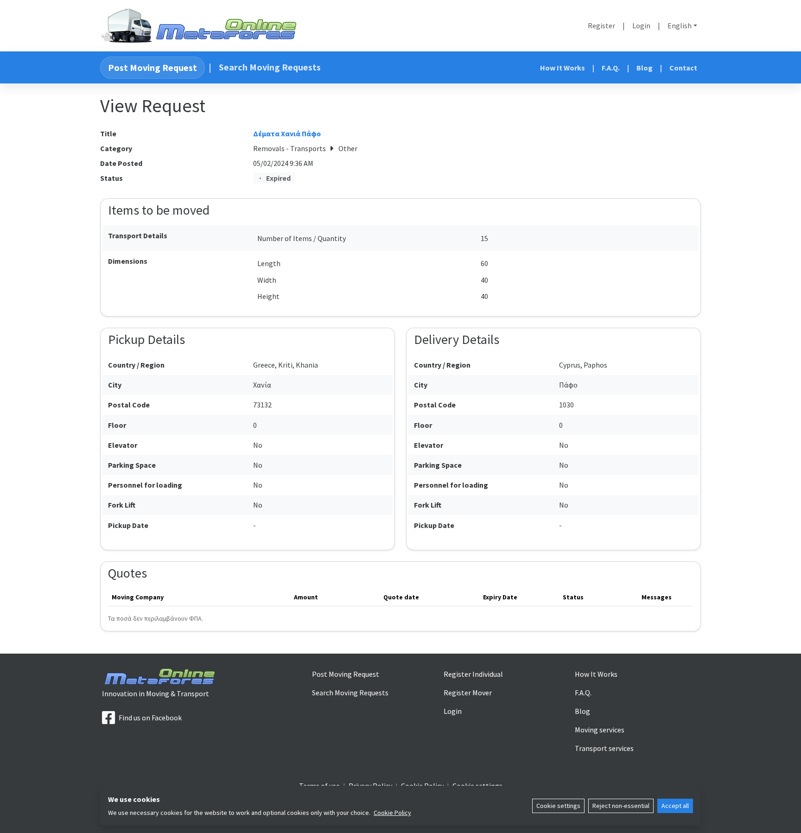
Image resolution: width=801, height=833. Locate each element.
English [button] (680, 25)
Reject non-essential (620, 805)
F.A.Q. (611, 67)
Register (601, 25)
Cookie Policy (392, 812)
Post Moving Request (152, 67)
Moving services (599, 729)
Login (641, 25)
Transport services (604, 748)
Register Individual (473, 674)
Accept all (675, 805)
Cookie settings (558, 805)
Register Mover (468, 692)
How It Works (562, 67)
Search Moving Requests (270, 67)
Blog (644, 67)
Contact (683, 67)
